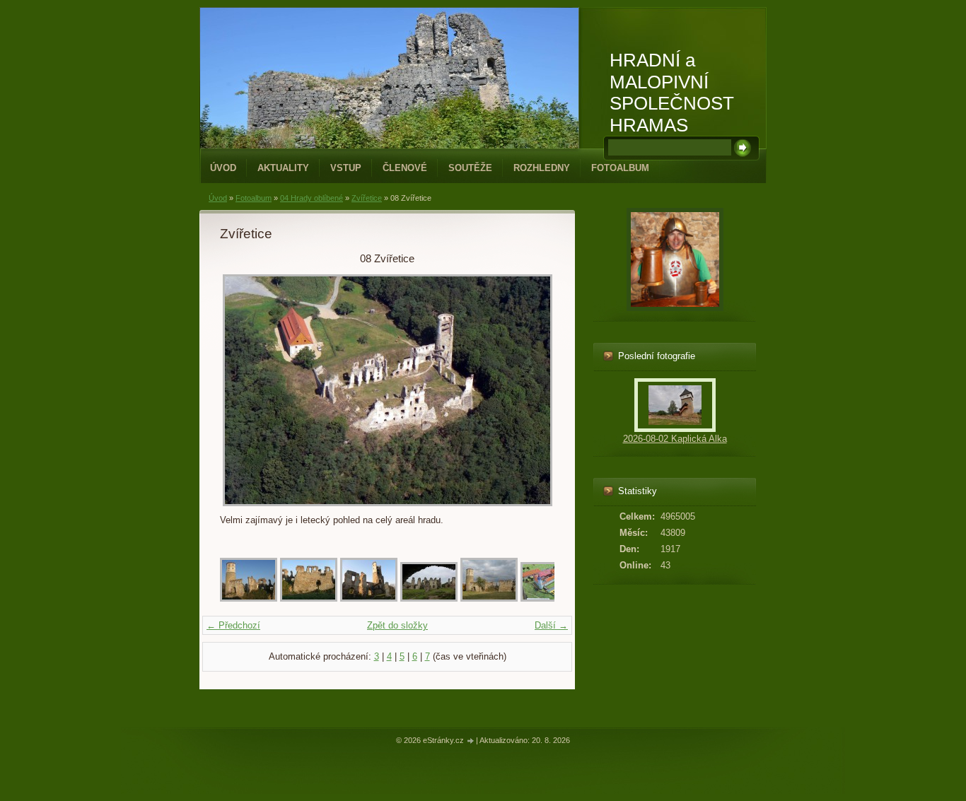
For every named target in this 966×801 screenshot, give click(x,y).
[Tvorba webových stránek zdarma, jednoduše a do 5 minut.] (471, 741)
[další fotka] (531, 390)
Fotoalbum (620, 168)
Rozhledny (541, 168)
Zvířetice (366, 198)
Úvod (223, 168)
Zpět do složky (397, 625)
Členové (405, 168)
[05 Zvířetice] (489, 598)
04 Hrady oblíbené (311, 198)
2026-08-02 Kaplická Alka (675, 438)
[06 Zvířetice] (549, 598)
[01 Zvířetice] (248, 598)
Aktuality (283, 168)
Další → (551, 625)
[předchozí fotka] (243, 390)
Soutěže (470, 168)
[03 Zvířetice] (368, 598)
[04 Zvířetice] (429, 598)
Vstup (345, 168)
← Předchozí (233, 625)
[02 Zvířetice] (308, 598)
